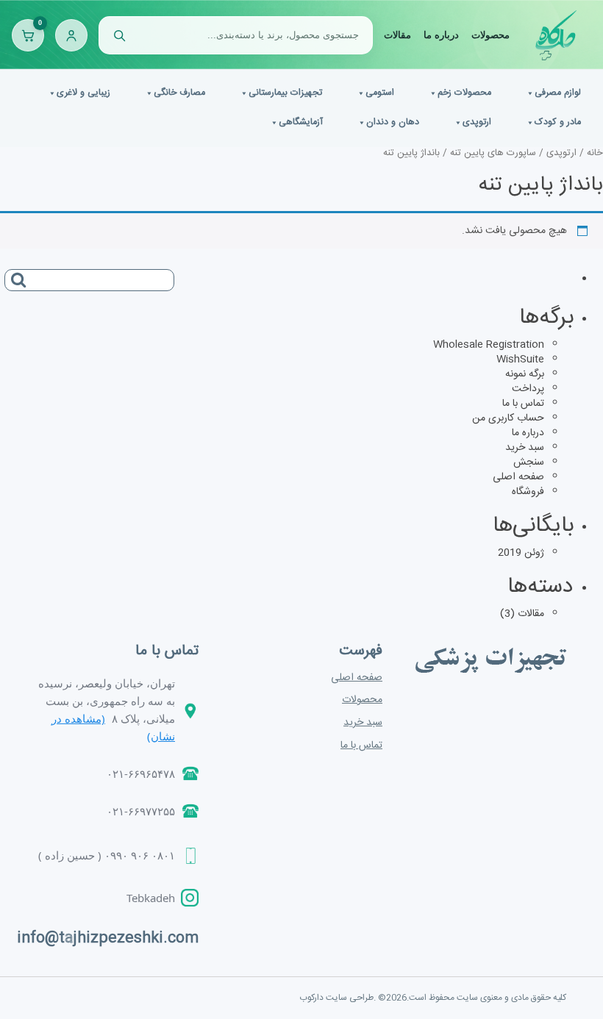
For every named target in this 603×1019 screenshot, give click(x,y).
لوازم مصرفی (558, 93)
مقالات (397, 34)
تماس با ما (523, 403)
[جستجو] (119, 35)
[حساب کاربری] (71, 35)
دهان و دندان (392, 122)
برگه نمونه (524, 374)
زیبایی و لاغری (83, 93)
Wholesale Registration (488, 345)
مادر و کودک (558, 122)
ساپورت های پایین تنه (493, 153)
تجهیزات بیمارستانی (285, 93)
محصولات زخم (464, 93)
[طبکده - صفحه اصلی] (556, 35)
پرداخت (528, 389)
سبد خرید (524, 448)
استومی (379, 93)
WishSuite (520, 359)
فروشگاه (528, 492)
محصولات (490, 34)
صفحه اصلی (518, 477)
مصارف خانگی (179, 93)
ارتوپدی (477, 122)
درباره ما (441, 34)
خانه (595, 153)
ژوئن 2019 (521, 553)
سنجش (528, 462)
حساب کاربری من (508, 418)
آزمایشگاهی (301, 122)
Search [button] (15, 275)
